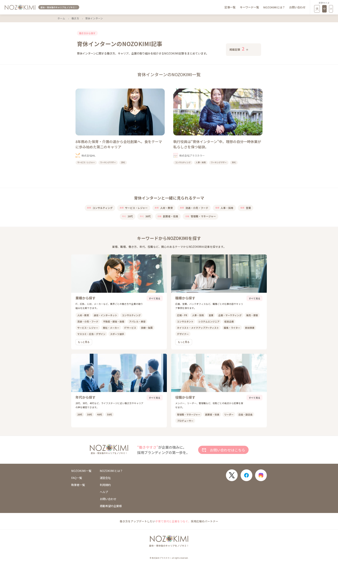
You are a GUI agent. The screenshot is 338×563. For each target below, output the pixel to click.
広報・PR (182, 315)
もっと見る (84, 342)
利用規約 (105, 484)
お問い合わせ (297, 7)
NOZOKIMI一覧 (81, 470)
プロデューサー (185, 420)
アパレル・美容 (137, 321)
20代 (127, 216)
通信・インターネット (105, 315)
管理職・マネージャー (200, 216)
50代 (109, 414)
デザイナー (183, 334)
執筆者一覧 (78, 484)
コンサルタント (185, 321)
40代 (99, 414)
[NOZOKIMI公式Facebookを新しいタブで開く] (246, 475)
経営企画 (229, 321)
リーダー (229, 414)
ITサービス (130, 327)
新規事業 (249, 327)
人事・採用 (224, 208)
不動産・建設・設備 (113, 321)
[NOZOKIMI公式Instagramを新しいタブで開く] (261, 475)
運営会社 (105, 477)
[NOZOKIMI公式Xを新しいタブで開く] (232, 475)
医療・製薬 (147, 327)
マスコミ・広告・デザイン (91, 334)
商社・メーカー (111, 327)
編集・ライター (232, 327)
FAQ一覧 (76, 477)
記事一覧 (230, 7)
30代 (145, 216)
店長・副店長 (245, 414)
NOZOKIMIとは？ (274, 7)
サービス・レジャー (134, 208)
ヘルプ (104, 491)
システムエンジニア (208, 321)
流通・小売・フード (194, 208)
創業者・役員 (167, 216)
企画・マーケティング (230, 315)
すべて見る (154, 298)
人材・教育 (164, 208)
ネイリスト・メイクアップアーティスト (198, 327)
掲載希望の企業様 (111, 506)
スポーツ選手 (117, 334)
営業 (245, 208)
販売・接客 (252, 315)
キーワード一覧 (249, 7)
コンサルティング (100, 208)
